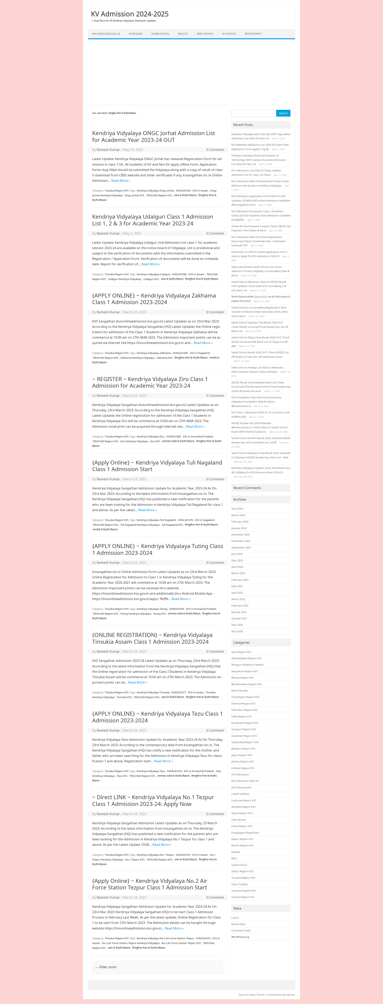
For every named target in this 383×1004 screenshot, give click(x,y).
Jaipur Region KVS (241, 755)
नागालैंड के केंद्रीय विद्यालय (105, 529)
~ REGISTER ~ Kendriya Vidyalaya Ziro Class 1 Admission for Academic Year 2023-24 (150, 382)
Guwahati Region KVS (244, 736)
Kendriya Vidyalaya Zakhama (154, 353)
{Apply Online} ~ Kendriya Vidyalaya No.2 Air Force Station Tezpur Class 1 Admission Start (149, 884)
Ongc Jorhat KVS (134, 195)
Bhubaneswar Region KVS (246, 684)
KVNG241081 (180, 353)
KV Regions (136, 33)
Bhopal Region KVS (242, 677)
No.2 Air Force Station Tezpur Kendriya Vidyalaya (130, 943)
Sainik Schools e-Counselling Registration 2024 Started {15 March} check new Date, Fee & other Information (259, 312)
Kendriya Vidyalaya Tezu (151, 771)
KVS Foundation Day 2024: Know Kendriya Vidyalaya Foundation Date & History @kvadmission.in (256, 402)
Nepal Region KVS (242, 813)
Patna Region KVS (242, 826)
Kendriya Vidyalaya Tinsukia (153, 692)
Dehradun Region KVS (244, 710)
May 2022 (237, 586)
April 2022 (237, 592)
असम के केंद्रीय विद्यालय (185, 195)
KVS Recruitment (241, 787)
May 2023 (237, 560)
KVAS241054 (183, 190)
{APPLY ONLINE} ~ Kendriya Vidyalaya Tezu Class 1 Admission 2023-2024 (157, 717)
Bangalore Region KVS (244, 671)
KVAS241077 (179, 692)
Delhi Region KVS (241, 716)
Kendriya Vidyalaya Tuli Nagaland (156, 520)
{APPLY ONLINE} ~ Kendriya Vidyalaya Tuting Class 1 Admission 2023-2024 (157, 549)
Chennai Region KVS (243, 703)
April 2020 (237, 631)
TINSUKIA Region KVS (159, 195)
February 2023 (239, 580)
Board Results (239, 690)
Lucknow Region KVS (243, 800)
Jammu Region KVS (242, 761)
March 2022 (238, 599)
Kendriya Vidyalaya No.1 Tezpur (155, 855)
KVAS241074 (183, 855)
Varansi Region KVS (242, 897)
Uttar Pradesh (239, 884)
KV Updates (229, 33)
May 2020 (237, 625)
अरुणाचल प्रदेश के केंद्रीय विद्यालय (178, 441)
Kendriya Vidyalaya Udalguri (153, 274)
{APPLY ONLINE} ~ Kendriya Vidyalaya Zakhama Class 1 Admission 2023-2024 (154, 299)
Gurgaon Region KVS (243, 729)
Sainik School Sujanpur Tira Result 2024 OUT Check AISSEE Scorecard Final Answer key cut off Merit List (259, 327)
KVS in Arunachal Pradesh (198, 436)
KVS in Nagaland (200, 353)
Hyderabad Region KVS (245, 742)
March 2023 (238, 573)
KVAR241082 (173, 436)
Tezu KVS (122, 776)
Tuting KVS (159, 613)
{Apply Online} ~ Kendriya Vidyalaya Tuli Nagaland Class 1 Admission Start (157, 466)
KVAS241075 (203, 938)
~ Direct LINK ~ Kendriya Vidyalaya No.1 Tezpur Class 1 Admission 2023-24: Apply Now (153, 800)
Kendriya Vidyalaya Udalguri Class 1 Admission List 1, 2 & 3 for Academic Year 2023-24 (152, 220)
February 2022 (239, 605)
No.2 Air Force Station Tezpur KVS (181, 943)
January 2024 (239, 528)
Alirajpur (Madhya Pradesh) (247, 664)
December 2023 (240, 534)
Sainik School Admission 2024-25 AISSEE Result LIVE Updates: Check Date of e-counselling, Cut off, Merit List (258, 286)
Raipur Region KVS (242, 839)
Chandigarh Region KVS (245, 697)
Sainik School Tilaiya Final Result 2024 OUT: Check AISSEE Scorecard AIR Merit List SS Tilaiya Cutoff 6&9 (260, 342)
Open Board (238, 819)
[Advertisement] (191, 72)
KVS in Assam (200, 190)
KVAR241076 (174, 771)
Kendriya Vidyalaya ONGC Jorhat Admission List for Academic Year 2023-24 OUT (153, 136)
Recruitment (253, 33)
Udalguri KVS (151, 279)
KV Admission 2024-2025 (130, 13)
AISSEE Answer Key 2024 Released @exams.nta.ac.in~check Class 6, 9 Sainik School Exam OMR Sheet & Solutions (259, 427)
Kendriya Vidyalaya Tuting (152, 609)
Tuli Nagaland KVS (172, 525)
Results (183, 33)
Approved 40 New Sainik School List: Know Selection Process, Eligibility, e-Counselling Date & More (260, 271)
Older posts (106, 967)
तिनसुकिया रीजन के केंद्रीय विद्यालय (201, 279)
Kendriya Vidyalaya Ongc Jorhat (155, 190)
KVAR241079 (176, 609)
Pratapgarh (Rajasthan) (245, 832)
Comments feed (240, 930)
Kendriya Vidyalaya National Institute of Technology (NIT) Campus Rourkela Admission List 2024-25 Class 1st (258, 160)
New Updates (205, 33)
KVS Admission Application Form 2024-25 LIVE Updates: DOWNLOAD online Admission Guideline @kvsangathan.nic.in (260, 200)
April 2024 (237, 508)
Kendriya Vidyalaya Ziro (150, 436)
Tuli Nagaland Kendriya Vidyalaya (140, 525)
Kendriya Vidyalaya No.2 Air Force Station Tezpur (165, 938)
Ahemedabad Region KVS (246, 658)
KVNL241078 (185, 520)
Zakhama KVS (164, 358)
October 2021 (239, 618)
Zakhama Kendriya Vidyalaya (137, 358)
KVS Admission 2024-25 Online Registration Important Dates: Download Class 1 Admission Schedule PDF (258, 241)
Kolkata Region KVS (243, 768)
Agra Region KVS (241, 652)
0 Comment (215, 149)
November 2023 (240, 541)
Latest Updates (240, 794)
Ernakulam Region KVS (244, 723)
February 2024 (239, 521)
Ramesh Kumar (108, 149)
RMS (234, 858)
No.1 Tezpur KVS (135, 859)
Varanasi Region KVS (243, 890)
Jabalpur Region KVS (243, 748)
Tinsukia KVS (124, 697)
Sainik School (160, 33)
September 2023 (241, 547)
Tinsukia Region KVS (117, 190)
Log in (235, 917)
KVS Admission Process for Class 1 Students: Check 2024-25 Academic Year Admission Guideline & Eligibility (261, 215)
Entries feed (238, 924)
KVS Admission (240, 774)
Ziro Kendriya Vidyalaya (134, 441)
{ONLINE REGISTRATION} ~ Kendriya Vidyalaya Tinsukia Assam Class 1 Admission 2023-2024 (152, 638)
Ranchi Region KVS (242, 845)
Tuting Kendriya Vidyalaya (135, 613)
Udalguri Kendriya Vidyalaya (124, 279)
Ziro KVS (155, 441)
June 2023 (237, 554)
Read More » (120, 180)
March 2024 (238, 515)
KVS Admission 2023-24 (106, 33)
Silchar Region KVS (242, 871)
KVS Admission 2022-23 (245, 781)
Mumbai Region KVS (243, 807)
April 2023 (237, 567)
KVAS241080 (179, 274)
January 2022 (239, 612)
